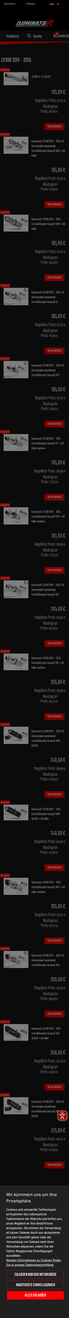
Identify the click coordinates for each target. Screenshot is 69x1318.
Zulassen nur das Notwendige (35, 1274)
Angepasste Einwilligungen (35, 1285)
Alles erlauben (35, 1295)
